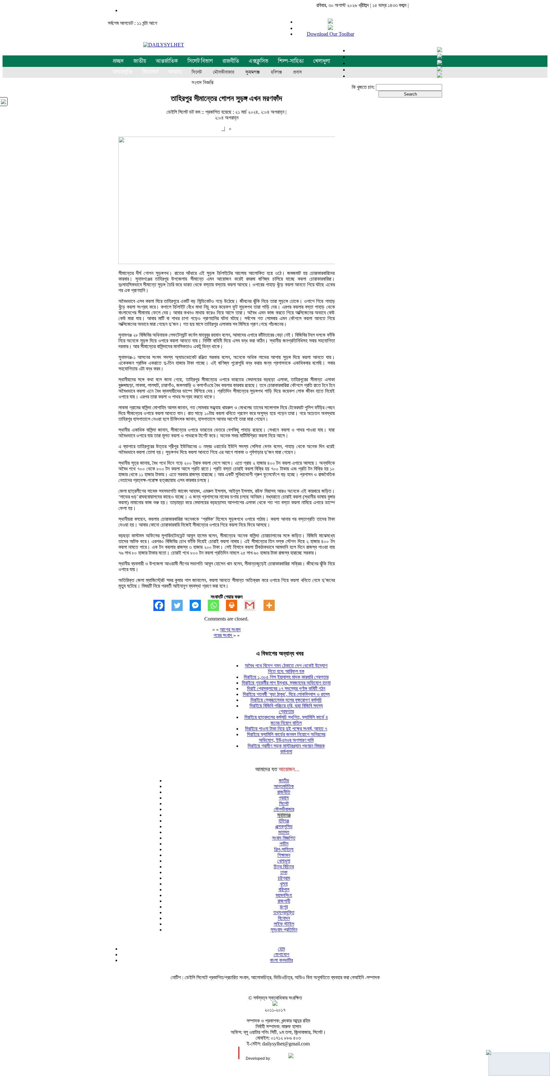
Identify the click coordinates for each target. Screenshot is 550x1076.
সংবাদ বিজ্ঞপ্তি (203, 83)
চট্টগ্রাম (284, 878)
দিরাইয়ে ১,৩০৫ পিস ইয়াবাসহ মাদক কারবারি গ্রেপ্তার (286, 677)
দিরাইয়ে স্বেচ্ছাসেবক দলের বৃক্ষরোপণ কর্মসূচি (286, 700)
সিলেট (197, 72)
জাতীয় (139, 61)
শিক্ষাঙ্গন (284, 855)
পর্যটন (283, 843)
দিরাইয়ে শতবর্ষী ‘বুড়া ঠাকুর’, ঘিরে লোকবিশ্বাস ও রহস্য (286, 694)
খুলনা (284, 883)
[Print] (235, 605)
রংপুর (284, 906)
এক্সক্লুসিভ (258, 61)
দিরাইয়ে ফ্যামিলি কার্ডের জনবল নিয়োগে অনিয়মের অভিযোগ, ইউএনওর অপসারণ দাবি (286, 737)
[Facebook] (162, 605)
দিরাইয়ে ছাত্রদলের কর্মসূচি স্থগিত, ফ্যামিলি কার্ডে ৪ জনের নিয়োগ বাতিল (286, 720)
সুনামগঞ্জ (252, 72)
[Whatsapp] (217, 605)
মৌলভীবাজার (223, 72)
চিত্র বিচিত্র (284, 866)
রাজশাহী (284, 901)
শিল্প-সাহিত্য (291, 61)
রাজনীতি (230, 61)
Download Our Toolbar (330, 34)
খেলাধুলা (321, 61)
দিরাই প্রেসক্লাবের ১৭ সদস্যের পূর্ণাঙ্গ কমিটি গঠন (286, 688)
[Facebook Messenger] (199, 605)
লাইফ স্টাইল (284, 924)
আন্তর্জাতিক (167, 61)
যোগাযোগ (281, 954)
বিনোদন (284, 918)
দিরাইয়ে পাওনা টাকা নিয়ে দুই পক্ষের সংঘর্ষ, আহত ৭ (286, 728)
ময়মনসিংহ (284, 895)
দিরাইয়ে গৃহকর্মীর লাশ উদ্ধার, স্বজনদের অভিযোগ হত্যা (286, 682)
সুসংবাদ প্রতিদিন (284, 929)
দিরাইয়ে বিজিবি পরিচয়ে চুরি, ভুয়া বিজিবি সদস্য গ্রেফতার (286, 708)
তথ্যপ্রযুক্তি (283, 912)
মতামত (283, 832)
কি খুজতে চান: (363, 87)
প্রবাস (297, 72)
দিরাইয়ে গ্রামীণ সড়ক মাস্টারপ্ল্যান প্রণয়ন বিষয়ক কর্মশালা (286, 748)
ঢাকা (283, 872)
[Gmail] (253, 605)
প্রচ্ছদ (118, 61)
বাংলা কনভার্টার (281, 960)
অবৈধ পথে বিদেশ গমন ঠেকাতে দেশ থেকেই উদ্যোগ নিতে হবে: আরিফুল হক (286, 668)
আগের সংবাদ (230, 629)
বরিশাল (284, 889)
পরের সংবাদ (223, 635)
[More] (272, 605)
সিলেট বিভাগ (200, 61)
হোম (281, 948)
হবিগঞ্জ (276, 72)
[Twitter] (181, 605)
